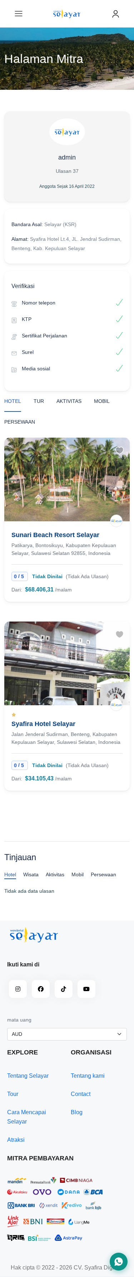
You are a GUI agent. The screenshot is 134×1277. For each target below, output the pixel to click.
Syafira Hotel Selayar (43, 723)
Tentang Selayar (28, 1076)
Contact (80, 1094)
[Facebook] (41, 989)
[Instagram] (18, 989)
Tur (39, 401)
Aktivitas (68, 401)
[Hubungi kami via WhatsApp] (119, 1262)
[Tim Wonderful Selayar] (116, 521)
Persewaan (19, 422)
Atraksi (16, 1140)
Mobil (102, 401)
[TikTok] (64, 989)
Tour (12, 1094)
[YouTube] (86, 989)
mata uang (19, 1020)
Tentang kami (88, 1076)
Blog (77, 1112)
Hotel (12, 401)
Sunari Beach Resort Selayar (55, 534)
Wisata (31, 874)
